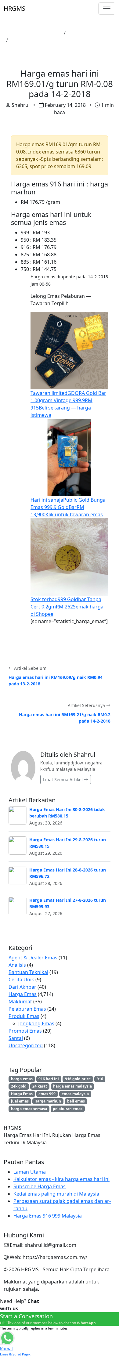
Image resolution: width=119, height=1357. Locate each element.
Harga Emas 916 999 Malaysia (47, 1215)
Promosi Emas (25, 1030)
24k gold (19, 1086)
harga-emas (22, 1078)
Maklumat (20, 1001)
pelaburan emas (67, 1108)
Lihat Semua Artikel (63, 779)
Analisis (17, 965)
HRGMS (14, 8)
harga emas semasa (29, 1108)
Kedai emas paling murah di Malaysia (56, 1193)
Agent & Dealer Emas (33, 957)
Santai (16, 1038)
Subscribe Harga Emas (39, 1186)
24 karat (39, 1086)
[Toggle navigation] (106, 8)
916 (100, 1078)
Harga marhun (47, 1101)
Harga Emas (82, 33)
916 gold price (78, 1078)
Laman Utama (44, 33)
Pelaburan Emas (27, 1008)
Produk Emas (24, 1016)
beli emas (76, 1101)
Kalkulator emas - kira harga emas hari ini (61, 1179)
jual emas (20, 1101)
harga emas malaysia (72, 1086)
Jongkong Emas (36, 1023)
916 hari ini (48, 1078)
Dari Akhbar (22, 986)
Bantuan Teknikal (28, 972)
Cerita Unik (21, 979)
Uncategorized (26, 1045)
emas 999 (47, 1093)
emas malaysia (75, 1093)
